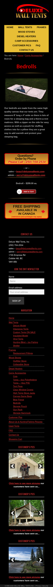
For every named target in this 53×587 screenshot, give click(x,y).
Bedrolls (17, 402)
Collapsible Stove (21, 364)
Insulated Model (20, 335)
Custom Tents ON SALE (24, 332)
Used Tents (14, 425)
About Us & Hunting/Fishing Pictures (25, 421)
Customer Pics (15, 417)
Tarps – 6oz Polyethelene (25, 379)
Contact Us (14, 434)
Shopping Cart (15, 439)
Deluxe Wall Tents (26, 13)
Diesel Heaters (15, 368)
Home (11, 317)
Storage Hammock (21, 412)
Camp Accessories (17, 372)
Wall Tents (13, 322)
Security (45, 586)
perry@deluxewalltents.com (30, 175)
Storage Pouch (20, 406)
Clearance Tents (20, 328)
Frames (12, 349)
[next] (40, 466)
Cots (15, 376)
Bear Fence (18, 399)
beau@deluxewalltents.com (30, 171)
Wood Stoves (15, 357)
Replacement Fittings (23, 353)
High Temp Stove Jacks (24, 392)
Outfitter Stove (19, 360)
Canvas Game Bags (22, 396)
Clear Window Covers (23, 389)
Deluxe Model (19, 325)
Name (11, 276)
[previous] (12, 466)
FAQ (11, 430)
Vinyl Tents (18, 338)
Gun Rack (17, 409)
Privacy (38, 586)
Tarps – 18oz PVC (21, 382)
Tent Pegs (18, 386)
